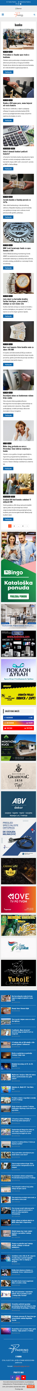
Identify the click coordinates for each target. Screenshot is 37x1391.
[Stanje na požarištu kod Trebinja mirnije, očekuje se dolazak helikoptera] (6, 1246)
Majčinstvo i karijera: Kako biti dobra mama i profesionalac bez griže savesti (24, 1076)
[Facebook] (12, 1377)
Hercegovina (7, 148)
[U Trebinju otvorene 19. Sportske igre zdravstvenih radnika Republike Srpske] (6, 1318)
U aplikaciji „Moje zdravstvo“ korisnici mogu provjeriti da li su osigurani (22, 1032)
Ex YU (5, 443)
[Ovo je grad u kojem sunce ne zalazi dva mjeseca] (6, 1021)
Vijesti (10, 51)
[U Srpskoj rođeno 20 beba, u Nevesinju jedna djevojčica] (6, 1121)
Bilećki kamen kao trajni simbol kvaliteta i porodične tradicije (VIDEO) (22, 1233)
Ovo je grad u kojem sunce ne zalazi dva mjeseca (23, 1020)
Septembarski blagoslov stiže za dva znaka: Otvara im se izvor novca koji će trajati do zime (23, 1131)
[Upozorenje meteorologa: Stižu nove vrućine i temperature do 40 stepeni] (6, 1166)
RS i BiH (5, 51)
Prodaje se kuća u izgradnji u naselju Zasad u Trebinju (24, 1099)
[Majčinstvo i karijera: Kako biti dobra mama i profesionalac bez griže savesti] (6, 1077)
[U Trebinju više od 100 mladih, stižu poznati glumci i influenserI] (6, 1044)
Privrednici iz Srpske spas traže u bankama (16, 55)
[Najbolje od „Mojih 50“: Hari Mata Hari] (6, 1089)
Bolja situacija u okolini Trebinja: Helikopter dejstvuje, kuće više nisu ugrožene (24, 1108)
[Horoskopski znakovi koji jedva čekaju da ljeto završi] (6, 1189)
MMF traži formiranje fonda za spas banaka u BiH (17, 249)
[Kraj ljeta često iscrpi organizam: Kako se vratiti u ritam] (6, 1283)
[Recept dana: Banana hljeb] (6, 1010)
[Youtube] (23, 1377)
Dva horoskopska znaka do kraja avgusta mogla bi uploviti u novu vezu (22, 998)
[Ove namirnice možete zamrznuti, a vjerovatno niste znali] (6, 1200)
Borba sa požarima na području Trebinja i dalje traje (22, 1054)
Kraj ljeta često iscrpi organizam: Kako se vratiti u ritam (22, 1282)
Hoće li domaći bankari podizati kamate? (15, 152)
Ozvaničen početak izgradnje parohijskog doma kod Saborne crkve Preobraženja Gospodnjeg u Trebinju (24, 1306)
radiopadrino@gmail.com (21, 1366)
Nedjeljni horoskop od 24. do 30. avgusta (22, 1065)
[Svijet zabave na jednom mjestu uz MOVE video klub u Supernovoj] (6, 1222)
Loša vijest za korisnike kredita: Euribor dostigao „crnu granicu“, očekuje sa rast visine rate (16, 301)
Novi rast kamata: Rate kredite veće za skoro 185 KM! (18, 348)
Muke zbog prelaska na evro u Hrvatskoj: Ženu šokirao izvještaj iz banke (16, 448)
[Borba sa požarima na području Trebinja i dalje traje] (6, 1055)
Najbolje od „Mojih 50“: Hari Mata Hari (22, 1088)
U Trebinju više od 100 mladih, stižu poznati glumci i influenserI (23, 1043)
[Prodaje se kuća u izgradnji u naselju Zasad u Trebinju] (6, 1100)
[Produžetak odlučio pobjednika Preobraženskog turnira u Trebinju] (6, 1178)
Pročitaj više (19, 1389)
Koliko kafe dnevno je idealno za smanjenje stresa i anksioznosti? (22, 1271)
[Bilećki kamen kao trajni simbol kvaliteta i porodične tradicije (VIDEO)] (6, 1233)
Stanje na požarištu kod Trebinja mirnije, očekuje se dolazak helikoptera (22, 1245)
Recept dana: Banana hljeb (20, 1008)
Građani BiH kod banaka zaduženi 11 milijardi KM (17, 500)
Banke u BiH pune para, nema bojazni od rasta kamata (17, 104)
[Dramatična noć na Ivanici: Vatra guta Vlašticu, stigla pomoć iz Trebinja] (6, 1331)
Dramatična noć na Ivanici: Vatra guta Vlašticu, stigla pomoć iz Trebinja (24, 1330)
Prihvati (30, 1386)
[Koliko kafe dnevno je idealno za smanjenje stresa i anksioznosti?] (6, 1272)
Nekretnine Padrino (25, 2)
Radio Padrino (12, 2)
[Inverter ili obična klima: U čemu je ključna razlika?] (6, 1144)
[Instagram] (18, 1377)
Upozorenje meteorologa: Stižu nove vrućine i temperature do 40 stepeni (23, 1165)
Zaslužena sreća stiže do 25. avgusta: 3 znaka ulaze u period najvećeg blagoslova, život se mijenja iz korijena (24, 1258)
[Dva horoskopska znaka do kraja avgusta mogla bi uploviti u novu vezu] (6, 998)
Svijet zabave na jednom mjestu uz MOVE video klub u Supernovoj (23, 1221)
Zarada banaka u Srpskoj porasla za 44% (17, 200)
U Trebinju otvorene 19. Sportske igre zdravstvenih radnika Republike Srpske (24, 1318)
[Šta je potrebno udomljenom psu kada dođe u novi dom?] (6, 1155)
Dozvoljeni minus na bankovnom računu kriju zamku (18, 396)
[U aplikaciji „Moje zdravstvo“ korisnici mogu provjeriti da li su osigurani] (6, 1032)
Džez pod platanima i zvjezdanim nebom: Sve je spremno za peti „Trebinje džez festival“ (22, 1293)
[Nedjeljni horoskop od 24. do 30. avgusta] (6, 1066)
